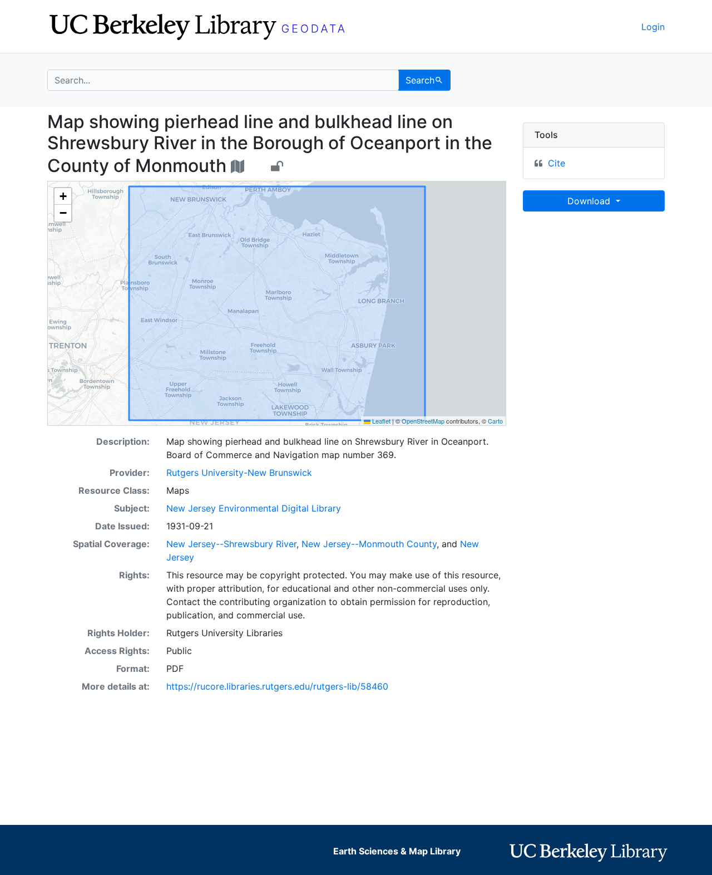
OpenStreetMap (423, 420)
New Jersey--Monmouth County (369, 543)
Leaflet (380, 420)
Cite (556, 163)
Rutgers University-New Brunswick (239, 472)
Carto (495, 420)
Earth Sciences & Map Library (397, 851)
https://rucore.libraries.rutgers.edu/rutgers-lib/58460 (277, 686)
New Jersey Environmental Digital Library (253, 508)
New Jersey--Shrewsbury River (231, 543)
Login (653, 26)
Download (590, 201)
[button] (63, 196)
